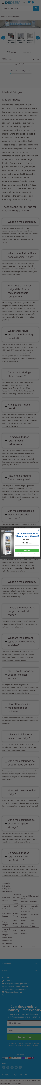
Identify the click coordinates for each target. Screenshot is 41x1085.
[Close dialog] (39, 530)
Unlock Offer (27, 550)
